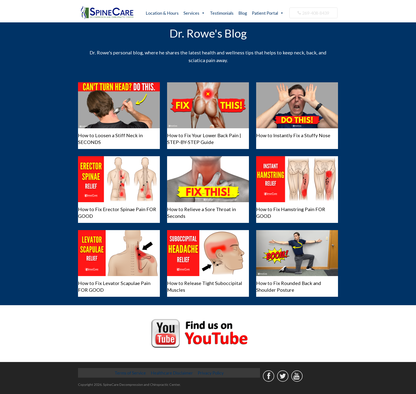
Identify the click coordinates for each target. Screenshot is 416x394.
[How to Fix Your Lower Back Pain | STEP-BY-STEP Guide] (208, 105)
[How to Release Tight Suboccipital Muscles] (208, 253)
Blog (242, 13)
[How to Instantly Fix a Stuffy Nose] (297, 105)
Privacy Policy (211, 372)
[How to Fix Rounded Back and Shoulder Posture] (297, 253)
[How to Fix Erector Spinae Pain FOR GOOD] (119, 179)
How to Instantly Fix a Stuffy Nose (293, 135)
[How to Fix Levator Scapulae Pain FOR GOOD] (119, 253)
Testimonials (222, 13)
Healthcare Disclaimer (172, 372)
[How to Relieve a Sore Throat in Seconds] (208, 179)
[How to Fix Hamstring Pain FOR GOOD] (297, 179)
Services (191, 13)
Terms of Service (130, 372)
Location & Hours (162, 13)
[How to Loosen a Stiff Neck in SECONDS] (119, 105)
